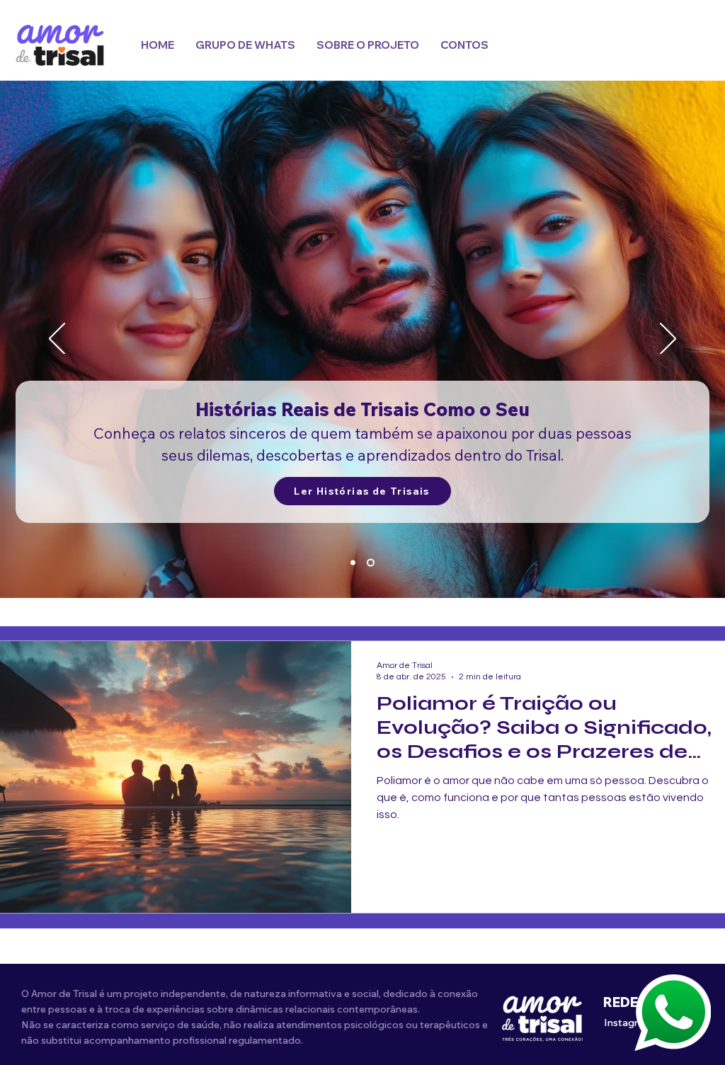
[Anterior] (57, 340)
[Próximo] (668, 340)
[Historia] (371, 563)
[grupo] (352, 562)
